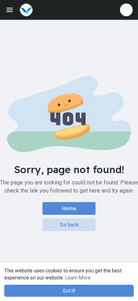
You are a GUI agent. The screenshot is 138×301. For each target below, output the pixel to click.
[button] (126, 10)
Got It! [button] (69, 291)
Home (69, 208)
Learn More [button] (78, 278)
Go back (69, 225)
